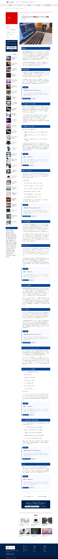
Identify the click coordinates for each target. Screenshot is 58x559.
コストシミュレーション (8, 255)
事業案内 (10, 5)
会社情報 (38, 5)
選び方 (14, 240)
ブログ (9, 8)
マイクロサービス (8, 248)
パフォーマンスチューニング (39, 491)
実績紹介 (29, 5)
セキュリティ (29, 491)
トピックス (8, 54)
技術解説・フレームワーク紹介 (11, 32)
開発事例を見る (31, 165)
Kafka (46, 491)
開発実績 (34, 548)
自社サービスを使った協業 (12, 48)
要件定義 (7, 230)
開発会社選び (44, 491)
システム (15, 245)
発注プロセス (14, 255)
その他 (8, 36)
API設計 (12, 248)
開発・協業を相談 (47, 5)
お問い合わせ (45, 551)
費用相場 (15, 235)
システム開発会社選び (8, 250)
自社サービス (24, 551)
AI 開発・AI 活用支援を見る (26, 98)
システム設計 (11, 235)
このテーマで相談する (43, 506)
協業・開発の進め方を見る (35, 506)
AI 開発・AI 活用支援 (11, 46)
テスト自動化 (7, 253)
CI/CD (32, 491)
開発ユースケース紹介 (9, 34)
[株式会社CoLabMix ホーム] (10, 547)
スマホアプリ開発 (8, 243)
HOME (6, 8)
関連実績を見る (28, 506)
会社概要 (44, 548)
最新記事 (8, 25)
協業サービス (24, 548)
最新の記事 (14, 54)
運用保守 (11, 253)
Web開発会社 (10, 240)
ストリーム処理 (34, 491)
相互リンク (44, 549)
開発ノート (8, 27)
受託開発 (11, 238)
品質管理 (7, 240)
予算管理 (14, 238)
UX (14, 248)
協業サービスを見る (25, 165)
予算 (6, 238)
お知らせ (34, 551)
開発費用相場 (14, 243)
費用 (8, 238)
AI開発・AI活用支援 (25, 549)
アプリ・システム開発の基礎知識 (11, 29)
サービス (20, 5)
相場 (11, 243)
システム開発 (11, 245)
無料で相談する (33, 98)
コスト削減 (7, 245)
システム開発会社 (11, 230)
